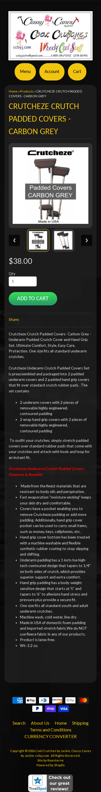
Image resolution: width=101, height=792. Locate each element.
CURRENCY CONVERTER (50, 736)
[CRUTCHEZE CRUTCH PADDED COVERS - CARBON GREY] (38, 240)
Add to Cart (33, 299)
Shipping (80, 722)
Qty (12, 273)
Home (13, 91)
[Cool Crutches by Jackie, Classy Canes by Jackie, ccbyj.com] (50, 57)
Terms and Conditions (51, 729)
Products (27, 91)
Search (19, 722)
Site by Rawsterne (50, 760)
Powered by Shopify (50, 765)
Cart (77, 72)
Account (52, 72)
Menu (25, 72)
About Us (40, 722)
